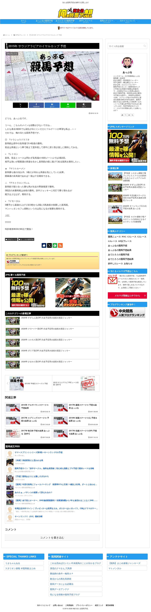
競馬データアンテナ (59, 589)
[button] (83, 105)
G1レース (131, 237)
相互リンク (99, 605)
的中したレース (115, 263)
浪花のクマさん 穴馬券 (61, 568)
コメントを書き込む (52, 537)
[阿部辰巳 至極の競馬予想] (27, 292)
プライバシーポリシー (84, 605)
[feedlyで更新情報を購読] (54, 245)
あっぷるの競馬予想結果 (119, 250)
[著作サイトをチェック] (44, 245)
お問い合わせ (58, 605)
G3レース (112, 241)
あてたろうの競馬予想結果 (121, 259)
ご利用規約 (69, 605)
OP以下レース (12, 239)
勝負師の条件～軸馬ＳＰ (61, 573)
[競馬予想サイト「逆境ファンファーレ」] (73, 292)
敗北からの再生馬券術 (60, 578)
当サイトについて (43, 605)
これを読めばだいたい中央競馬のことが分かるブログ (75, 563)
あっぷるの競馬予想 (27, 239)
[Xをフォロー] (49, 245)
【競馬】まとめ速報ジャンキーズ (124, 563)
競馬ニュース (114, 237)
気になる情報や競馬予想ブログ (65, 594)
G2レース (141, 237)
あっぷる (127, 72)
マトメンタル (115, 568)
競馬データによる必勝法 (61, 583)
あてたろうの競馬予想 (118, 254)
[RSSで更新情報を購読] (60, 245)
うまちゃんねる (12, 563)
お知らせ (128, 263)
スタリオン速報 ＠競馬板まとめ (20, 568)
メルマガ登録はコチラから (127, 295)
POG (124, 237)
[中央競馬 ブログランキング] (12, 261)
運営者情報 (110, 605)
